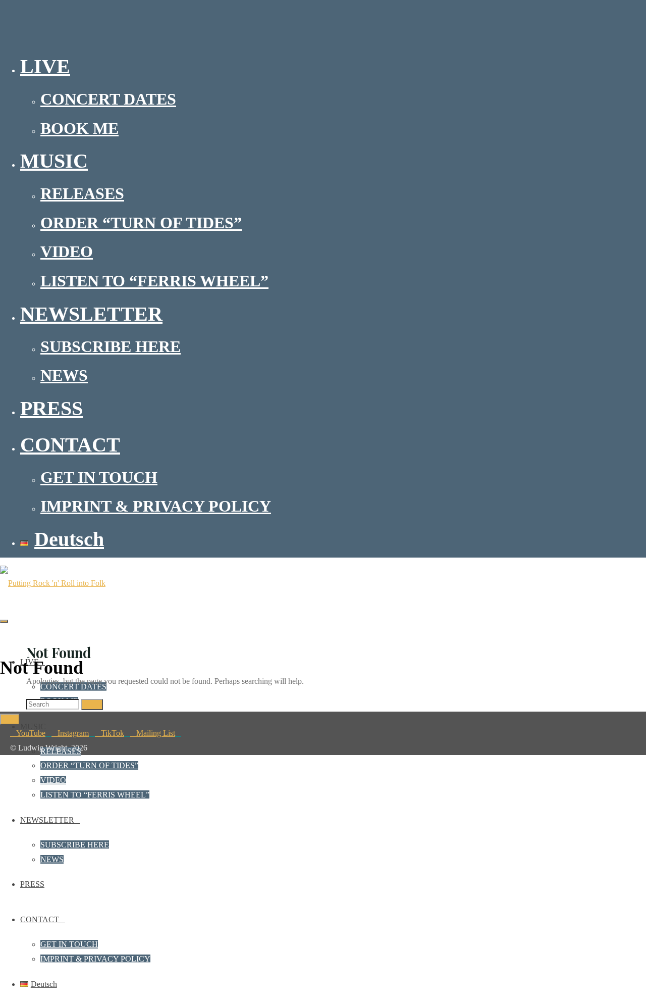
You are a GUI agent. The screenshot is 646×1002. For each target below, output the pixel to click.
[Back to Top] (10, 719)
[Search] (92, 704)
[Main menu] (4, 621)
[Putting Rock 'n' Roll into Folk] (52, 583)
